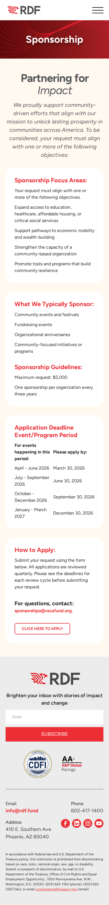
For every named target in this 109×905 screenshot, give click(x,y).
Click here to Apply (42, 628)
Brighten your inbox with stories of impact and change (54, 699)
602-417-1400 (87, 811)
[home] (23, 10)
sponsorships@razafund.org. (44, 610)
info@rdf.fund (22, 811)
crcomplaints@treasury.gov (56, 889)
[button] (97, 10)
